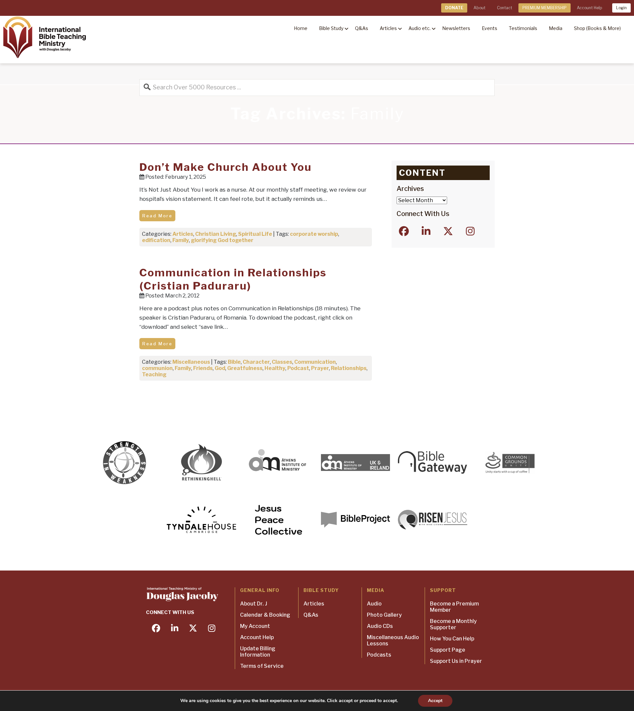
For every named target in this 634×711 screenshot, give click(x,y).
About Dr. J (253, 604)
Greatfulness (245, 368)
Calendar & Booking (265, 615)
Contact (504, 7)
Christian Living (215, 234)
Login (621, 7)
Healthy (274, 368)
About (479, 7)
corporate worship (314, 234)
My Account (255, 626)
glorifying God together (222, 240)
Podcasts (379, 655)
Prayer (320, 368)
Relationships (349, 368)
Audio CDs (380, 626)
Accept (435, 700)
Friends (203, 368)
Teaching (154, 374)
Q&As (310, 615)
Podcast (298, 368)
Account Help (589, 7)
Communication (315, 362)
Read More (157, 215)
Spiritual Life (255, 234)
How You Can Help (452, 638)
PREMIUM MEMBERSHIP (544, 7)
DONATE (454, 7)
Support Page (447, 650)
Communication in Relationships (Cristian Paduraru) (233, 279)
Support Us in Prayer (456, 661)
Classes (282, 362)
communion (157, 368)
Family (180, 240)
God (220, 368)
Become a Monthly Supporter (453, 624)
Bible (234, 362)
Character (256, 362)
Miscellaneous (191, 362)
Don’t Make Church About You (225, 167)
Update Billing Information (257, 651)
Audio (374, 604)
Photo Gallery (384, 615)
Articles (182, 234)
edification (156, 240)
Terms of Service (262, 666)
